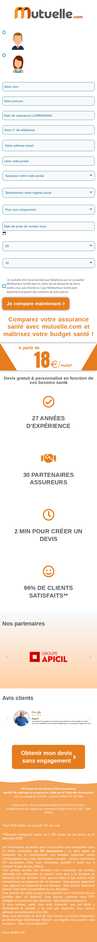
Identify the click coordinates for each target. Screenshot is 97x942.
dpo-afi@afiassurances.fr (70, 900)
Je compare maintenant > (36, 303)
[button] (7, 657)
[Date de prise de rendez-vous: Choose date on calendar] (4, 233)
